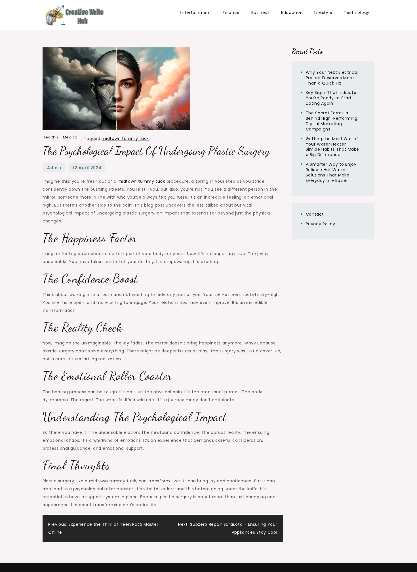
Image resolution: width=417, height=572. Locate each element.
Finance (231, 12)
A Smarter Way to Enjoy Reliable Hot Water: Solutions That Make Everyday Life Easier (331, 172)
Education (292, 12)
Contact (315, 214)
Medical (71, 137)
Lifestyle (323, 12)
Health (49, 137)
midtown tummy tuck (125, 138)
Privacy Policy (320, 224)
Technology (356, 12)
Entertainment (195, 12)
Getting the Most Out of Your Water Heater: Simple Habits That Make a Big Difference (332, 147)
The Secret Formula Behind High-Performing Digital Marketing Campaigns (331, 121)
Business (260, 12)
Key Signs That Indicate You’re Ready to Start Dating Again (331, 98)
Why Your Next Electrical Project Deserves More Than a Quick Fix (332, 78)
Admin (54, 168)
